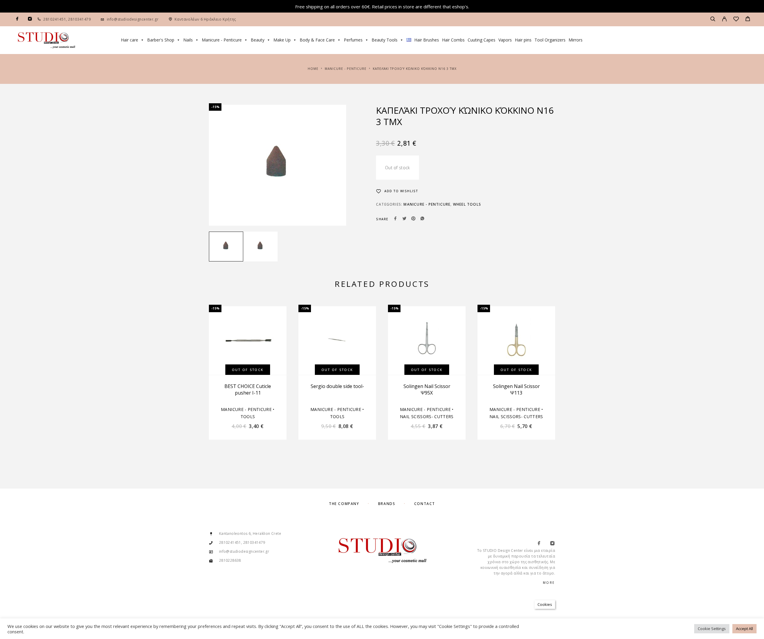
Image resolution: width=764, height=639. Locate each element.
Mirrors (576, 40)
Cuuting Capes (481, 40)
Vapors (505, 40)
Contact (424, 503)
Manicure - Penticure (222, 40)
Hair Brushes (426, 40)
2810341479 (79, 19)
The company (344, 503)
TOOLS (248, 416)
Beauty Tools (385, 40)
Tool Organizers (550, 40)
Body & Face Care (317, 40)
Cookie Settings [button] (712, 628)
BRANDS (386, 503)
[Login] (724, 19)
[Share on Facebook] (395, 219)
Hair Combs (453, 40)
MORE (549, 583)
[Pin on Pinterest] (413, 219)
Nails (188, 40)
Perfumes (353, 40)
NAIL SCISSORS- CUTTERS (427, 416)
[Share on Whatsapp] (422, 219)
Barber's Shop (160, 40)
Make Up (282, 40)
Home (313, 69)
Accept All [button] (744, 628)
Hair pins (523, 40)
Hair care (129, 40)
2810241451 (54, 19)
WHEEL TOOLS (467, 204)
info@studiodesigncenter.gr (133, 19)
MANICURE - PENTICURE (345, 69)
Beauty (257, 40)
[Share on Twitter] (404, 219)
